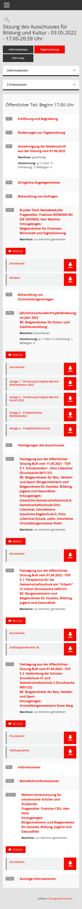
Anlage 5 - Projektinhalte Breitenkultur (26, 414)
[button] (70, 265)
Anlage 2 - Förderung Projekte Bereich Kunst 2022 (34, 399)
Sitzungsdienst (60, 898)
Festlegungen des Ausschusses (41, 445)
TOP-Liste (18, 58)
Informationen (18, 49)
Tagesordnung (49, 49)
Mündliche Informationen (39, 781)
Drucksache (17, 263)
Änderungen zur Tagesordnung (41, 132)
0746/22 (18, 849)
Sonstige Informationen (38, 879)
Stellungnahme (19, 750)
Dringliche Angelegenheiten (39, 182)
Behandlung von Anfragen (38, 196)
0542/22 (18, 355)
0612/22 (18, 621)
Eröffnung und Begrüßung (38, 119)
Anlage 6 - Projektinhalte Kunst (30, 428)
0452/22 (18, 251)
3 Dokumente (17, 84)
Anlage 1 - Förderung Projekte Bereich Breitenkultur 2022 (34, 383)
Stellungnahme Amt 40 (24, 647)
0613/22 (18, 724)
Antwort (15, 278)
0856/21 (18, 541)
